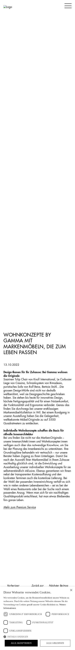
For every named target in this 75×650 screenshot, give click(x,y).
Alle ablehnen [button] (55, 643)
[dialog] (37, 618)
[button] (37, 636)
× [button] (71, 590)
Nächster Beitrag (58, 585)
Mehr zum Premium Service (19, 507)
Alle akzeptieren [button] (21, 643)
